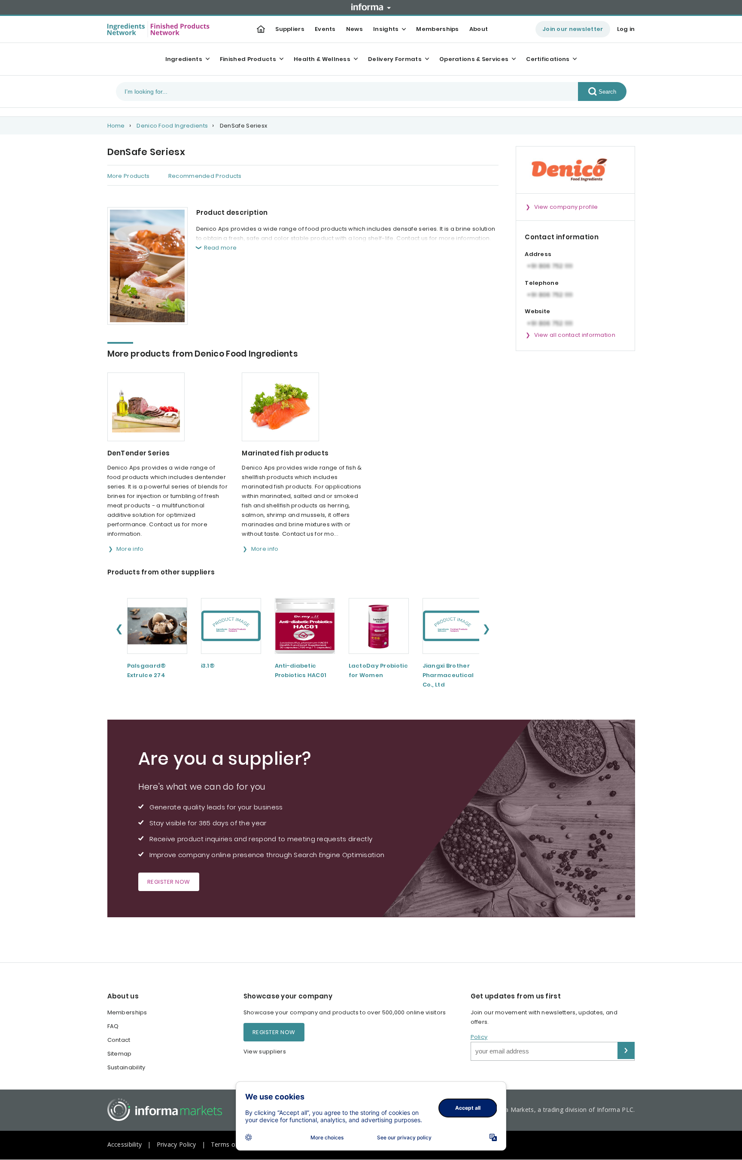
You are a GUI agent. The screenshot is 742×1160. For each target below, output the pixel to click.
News (354, 29)
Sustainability (126, 1067)
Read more (220, 248)
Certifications (547, 59)
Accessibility (124, 1144)
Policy (479, 1037)
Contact (119, 1040)
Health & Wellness (322, 59)
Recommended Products (205, 176)
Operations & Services (473, 59)
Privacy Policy (176, 1144)
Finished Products (248, 59)
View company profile (566, 207)
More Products (128, 176)
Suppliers (289, 29)
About (478, 29)
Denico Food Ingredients (172, 126)
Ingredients (183, 59)
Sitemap (119, 1054)
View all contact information (574, 335)
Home (116, 126)
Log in (626, 29)
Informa (371, 6)
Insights (385, 29)
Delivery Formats (395, 59)
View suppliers (264, 1051)
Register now (168, 882)
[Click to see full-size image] (147, 266)
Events (325, 29)
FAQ (113, 1026)
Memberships (437, 29)
